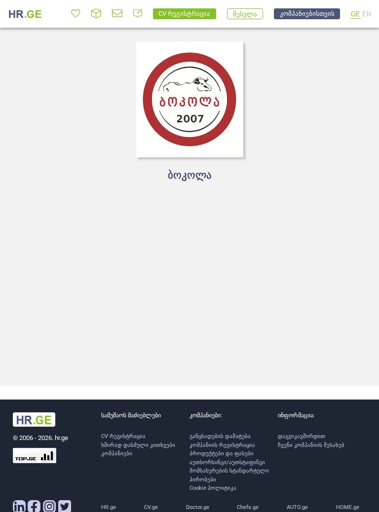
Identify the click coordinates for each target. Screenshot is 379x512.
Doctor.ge (197, 507)
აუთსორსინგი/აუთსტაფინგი (227, 462)
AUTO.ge (297, 507)
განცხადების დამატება (220, 436)
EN (366, 14)
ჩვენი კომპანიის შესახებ (311, 445)
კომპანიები (116, 453)
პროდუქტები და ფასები (222, 453)
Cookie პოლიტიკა (213, 488)
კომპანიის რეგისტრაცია (222, 445)
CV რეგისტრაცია (123, 436)
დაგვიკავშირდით (301, 436)
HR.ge (108, 507)
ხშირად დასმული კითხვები (138, 445)
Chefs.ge (248, 507)
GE (355, 14)
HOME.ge (347, 507)
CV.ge (151, 507)
